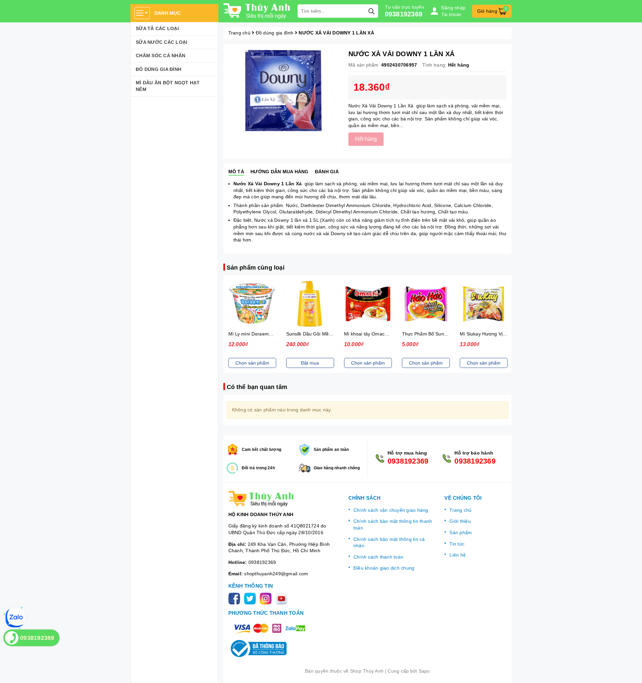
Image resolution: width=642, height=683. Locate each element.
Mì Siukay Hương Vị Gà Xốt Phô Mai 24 (502, 333)
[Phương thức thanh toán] (269, 628)
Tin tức (456, 544)
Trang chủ (460, 510)
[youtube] (283, 598)
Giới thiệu (460, 521)
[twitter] (251, 598)
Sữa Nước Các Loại (161, 42)
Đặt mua (310, 363)
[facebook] (235, 598)
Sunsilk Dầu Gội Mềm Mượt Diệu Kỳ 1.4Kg (332, 333)
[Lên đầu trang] (630, 671)
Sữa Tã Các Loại (157, 28)
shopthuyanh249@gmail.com (276, 573)
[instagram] (267, 598)
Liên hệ (457, 555)
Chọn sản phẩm (252, 363)
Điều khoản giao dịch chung (384, 568)
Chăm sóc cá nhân (160, 55)
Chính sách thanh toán (378, 557)
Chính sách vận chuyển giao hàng (390, 510)
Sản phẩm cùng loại (256, 267)
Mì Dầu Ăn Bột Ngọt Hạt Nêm (168, 86)
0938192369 (404, 14)
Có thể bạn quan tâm (257, 387)
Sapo (424, 671)
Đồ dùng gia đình (158, 69)
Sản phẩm (460, 532)
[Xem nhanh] (252, 304)
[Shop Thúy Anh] (257, 11)
